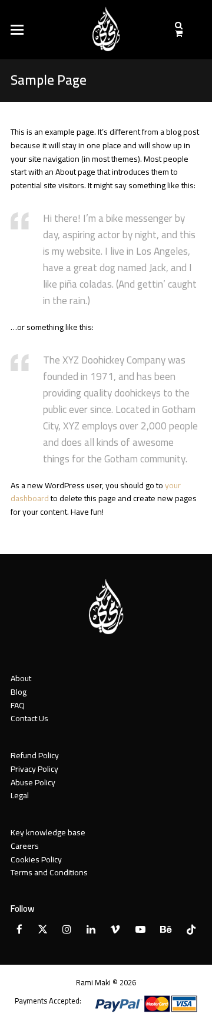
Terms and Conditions (49, 872)
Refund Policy (35, 755)
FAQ (18, 705)
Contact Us (29, 718)
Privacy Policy (34, 768)
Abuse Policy (33, 782)
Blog (18, 691)
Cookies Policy (36, 859)
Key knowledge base (48, 832)
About (21, 678)
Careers (25, 846)
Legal (20, 795)
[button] (17, 30)
